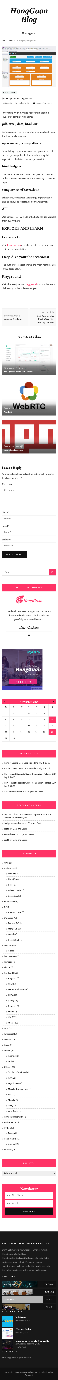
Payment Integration (13, 1116)
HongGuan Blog (29, 15)
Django (11, 1133)
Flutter (7, 967)
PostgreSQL (13, 940)
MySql (11, 934)
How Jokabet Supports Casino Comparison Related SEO (30, 774)
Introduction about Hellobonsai (18, 371)
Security (7, 1149)
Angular (11, 978)
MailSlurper (21, 1317)
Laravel (11, 873)
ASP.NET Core (14, 912)
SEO (10, 1094)
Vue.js (10, 1022)
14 (52, 719)
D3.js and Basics (35, 823)
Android (12, 1056)
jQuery (11, 1000)
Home (4, 41)
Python (7, 1128)
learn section (14, 245)
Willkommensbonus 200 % (17, 791)
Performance (10, 1122)
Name (5, 512)
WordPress (13, 1111)
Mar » (53, 702)
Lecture (7, 1039)
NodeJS (19, 446)
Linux (6, 1045)
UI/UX (10, 1017)
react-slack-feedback (13, 450)
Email (5, 526)
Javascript (8, 1034)
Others (19, 368)
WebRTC (8, 412)
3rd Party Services (16, 1072)
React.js (11, 1006)
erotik (6, 828)
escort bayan (10, 834)
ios (9, 1061)
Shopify (11, 1100)
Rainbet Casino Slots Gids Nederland (21, 763)
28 (52, 732)
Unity (10, 1105)
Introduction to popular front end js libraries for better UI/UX (32, 1342)
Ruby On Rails (14, 890)
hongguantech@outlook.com (18, 1357)
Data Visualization (16, 989)
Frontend (8, 973)
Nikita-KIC (8, 103)
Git (9, 950)
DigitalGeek (13, 1083)
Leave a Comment (44, 103)
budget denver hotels (14, 823)
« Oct (4, 702)
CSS (10, 984)
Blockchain (9, 901)
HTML (11, 995)
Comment (7, 484)
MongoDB (13, 928)
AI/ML (11, 1078)
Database (8, 918)
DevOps (8, 945)
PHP (10, 885)
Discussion (11, 41)
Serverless (13, 896)
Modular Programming (18, 1089)
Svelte (11, 1011)
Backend (8, 868)
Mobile (7, 1050)
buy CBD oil (9, 814)
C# (5, 907)
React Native (10, 1138)
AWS (6, 863)
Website (6, 539)
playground (31, 284)
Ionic (6, 1028)
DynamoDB (13, 923)
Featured (8, 962)
